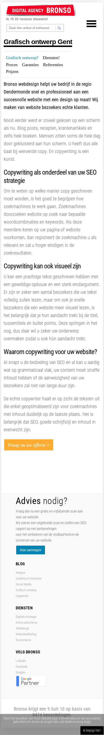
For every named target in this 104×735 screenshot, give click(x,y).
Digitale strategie (26, 617)
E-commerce (23, 640)
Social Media (23, 584)
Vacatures (26, 19)
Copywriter (22, 596)
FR (12, 19)
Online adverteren (26, 622)
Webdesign (22, 628)
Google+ (21, 672)
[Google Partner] (31, 686)
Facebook (21, 666)
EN (16, 19)
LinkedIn (21, 661)
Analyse (20, 572)
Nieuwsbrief (40, 19)
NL (7, 19)
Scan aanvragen (30, 550)
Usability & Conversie (28, 578)
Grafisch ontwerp (26, 590)
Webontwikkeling (26, 634)
